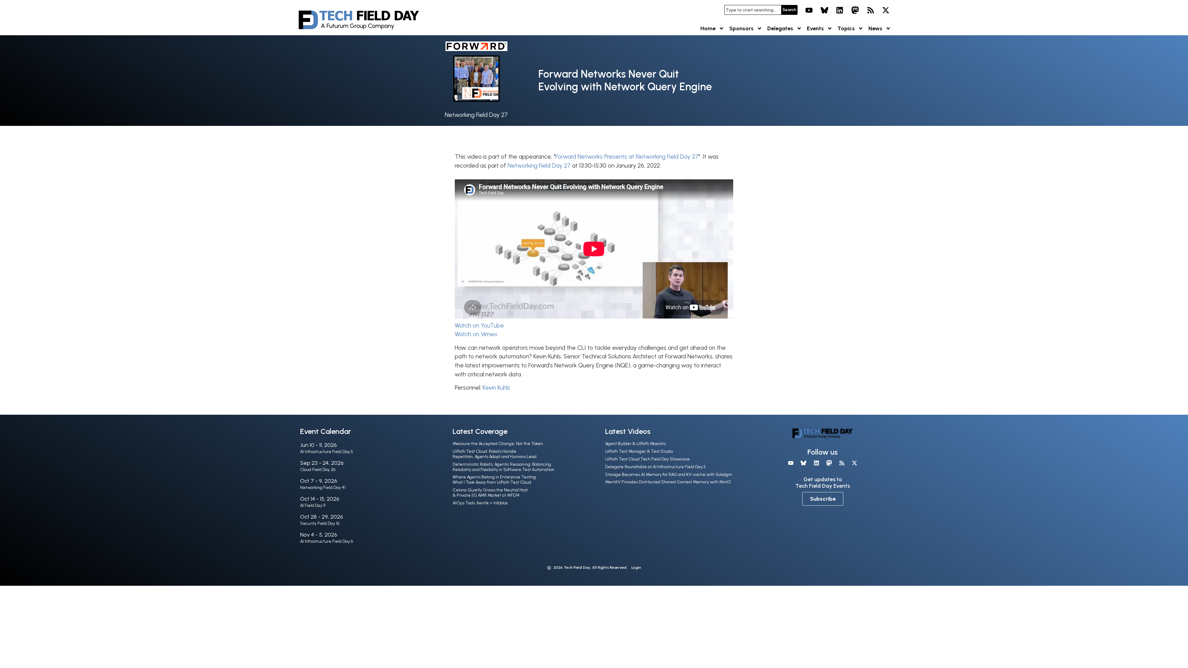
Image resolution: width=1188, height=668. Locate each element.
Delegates (780, 28)
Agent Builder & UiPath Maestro (635, 443)
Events (815, 28)
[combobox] (752, 10)
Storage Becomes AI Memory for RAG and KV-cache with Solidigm (668, 474)
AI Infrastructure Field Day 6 (326, 541)
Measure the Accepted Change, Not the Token (498, 443)
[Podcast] (870, 10)
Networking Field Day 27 (476, 114)
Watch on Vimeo (476, 334)
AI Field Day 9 (312, 505)
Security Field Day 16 (319, 523)
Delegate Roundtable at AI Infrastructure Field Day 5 (655, 466)
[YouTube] (809, 10)
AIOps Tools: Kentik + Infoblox (480, 503)
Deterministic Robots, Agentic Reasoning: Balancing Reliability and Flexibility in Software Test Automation (503, 467)
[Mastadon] (855, 10)
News (875, 28)
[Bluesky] (824, 10)
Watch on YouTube (479, 325)
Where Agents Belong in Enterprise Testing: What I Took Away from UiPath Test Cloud (495, 479)
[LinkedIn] (840, 10)
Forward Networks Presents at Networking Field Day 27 (627, 156)
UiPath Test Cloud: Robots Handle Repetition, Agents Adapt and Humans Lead (494, 454)
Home (708, 28)
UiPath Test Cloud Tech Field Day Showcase (647, 459)
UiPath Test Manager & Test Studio (639, 451)
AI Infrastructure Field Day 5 (326, 451)
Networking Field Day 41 (323, 487)
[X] (885, 10)
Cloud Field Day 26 (317, 469)
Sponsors (741, 28)
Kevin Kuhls (496, 387)
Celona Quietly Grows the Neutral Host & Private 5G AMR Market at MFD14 (490, 492)
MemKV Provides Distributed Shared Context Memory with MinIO (668, 482)
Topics (846, 28)
